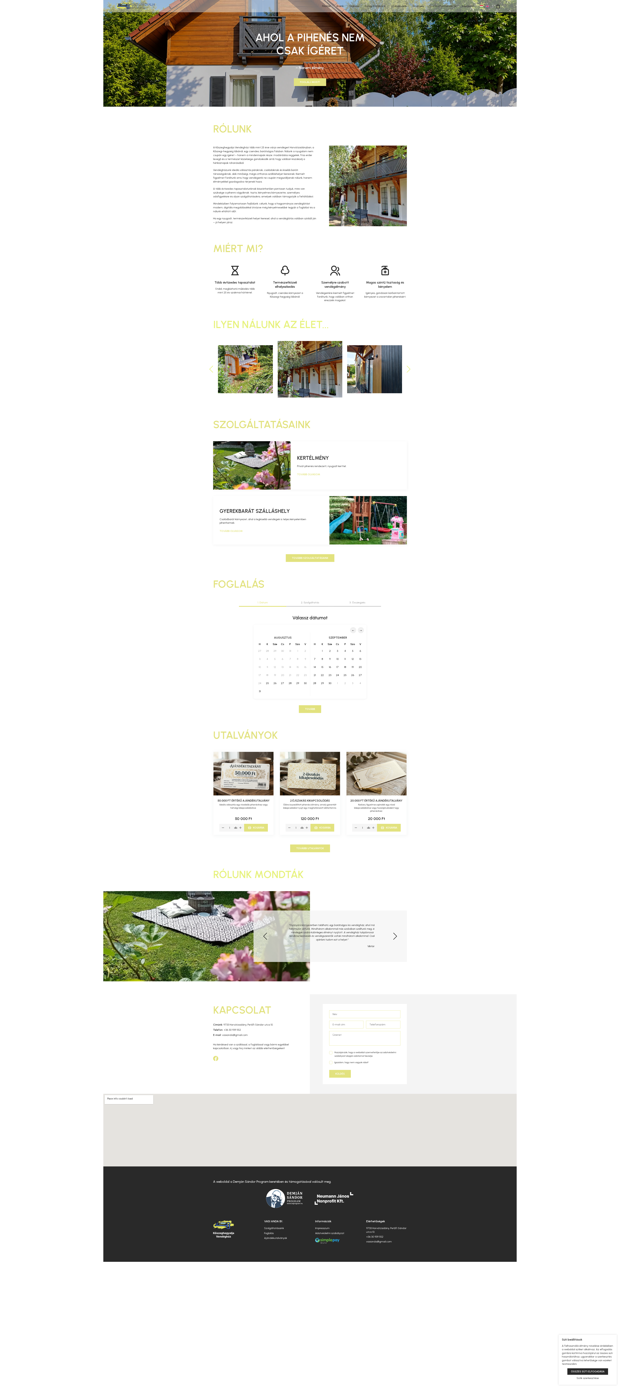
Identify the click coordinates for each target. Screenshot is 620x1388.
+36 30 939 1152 (227, 1029)
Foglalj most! (310, 82)
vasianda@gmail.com (230, 1035)
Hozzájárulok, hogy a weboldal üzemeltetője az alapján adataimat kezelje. (365, 1054)
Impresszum (322, 1228)
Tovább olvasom (308, 474)
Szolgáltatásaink (375, 6)
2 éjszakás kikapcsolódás (310, 800)
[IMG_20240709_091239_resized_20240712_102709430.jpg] (245, 369)
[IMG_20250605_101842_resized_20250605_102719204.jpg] (374, 369)
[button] (408, 369)
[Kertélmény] (252, 465)
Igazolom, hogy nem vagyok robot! (351, 1062)
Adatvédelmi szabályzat (329, 1233)
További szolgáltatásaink (310, 557)
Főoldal (326, 6)
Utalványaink (399, 6)
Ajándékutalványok (275, 1238)
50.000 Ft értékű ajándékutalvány (243, 800)
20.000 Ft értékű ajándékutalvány (376, 800)
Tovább (310, 709)
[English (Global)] (487, 6)
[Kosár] (498, 6)
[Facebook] (215, 1058)
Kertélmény (313, 458)
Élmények (418, 6)
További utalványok (310, 848)
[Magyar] (482, 6)
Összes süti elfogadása (587, 1371)
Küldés (340, 1073)
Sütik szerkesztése (588, 1378)
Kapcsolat (468, 6)
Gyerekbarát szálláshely (255, 511)
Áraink (340, 6)
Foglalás (354, 6)
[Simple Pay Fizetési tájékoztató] (327, 1243)
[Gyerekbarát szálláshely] (368, 520)
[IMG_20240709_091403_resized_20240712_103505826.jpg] (310, 369)
